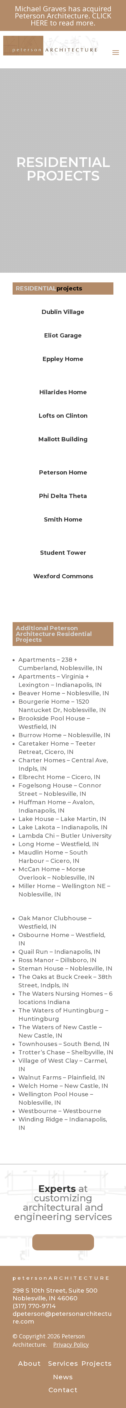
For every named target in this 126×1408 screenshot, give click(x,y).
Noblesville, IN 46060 (45, 1298)
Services (63, 1363)
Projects (96, 1363)
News (63, 1377)
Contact (63, 1390)
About (29, 1363)
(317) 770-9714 (34, 1306)
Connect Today (63, 1242)
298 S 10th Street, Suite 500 (55, 1290)
